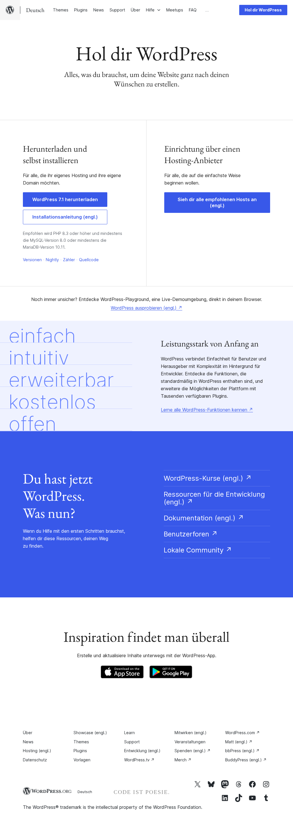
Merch (183, 759)
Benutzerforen (191, 534)
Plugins (80, 750)
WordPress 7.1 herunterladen (65, 199)
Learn (129, 732)
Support (132, 741)
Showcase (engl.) (90, 732)
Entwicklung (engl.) (142, 750)
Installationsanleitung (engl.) (65, 217)
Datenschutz (35, 759)
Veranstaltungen (190, 741)
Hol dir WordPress (263, 9)
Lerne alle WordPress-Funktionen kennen (207, 410)
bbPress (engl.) (242, 750)
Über (27, 732)
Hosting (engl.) (37, 750)
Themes (81, 741)
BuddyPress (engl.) (246, 759)
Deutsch (85, 791)
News (28, 741)
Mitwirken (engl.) (191, 732)
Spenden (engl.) (193, 750)
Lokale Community (198, 550)
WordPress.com (242, 732)
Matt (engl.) (238, 741)
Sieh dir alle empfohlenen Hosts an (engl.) (217, 202)
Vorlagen (82, 759)
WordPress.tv (139, 759)
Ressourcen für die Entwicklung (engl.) (214, 498)
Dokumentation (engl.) (204, 518)
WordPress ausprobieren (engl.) (146, 308)
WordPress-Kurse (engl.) (208, 478)
